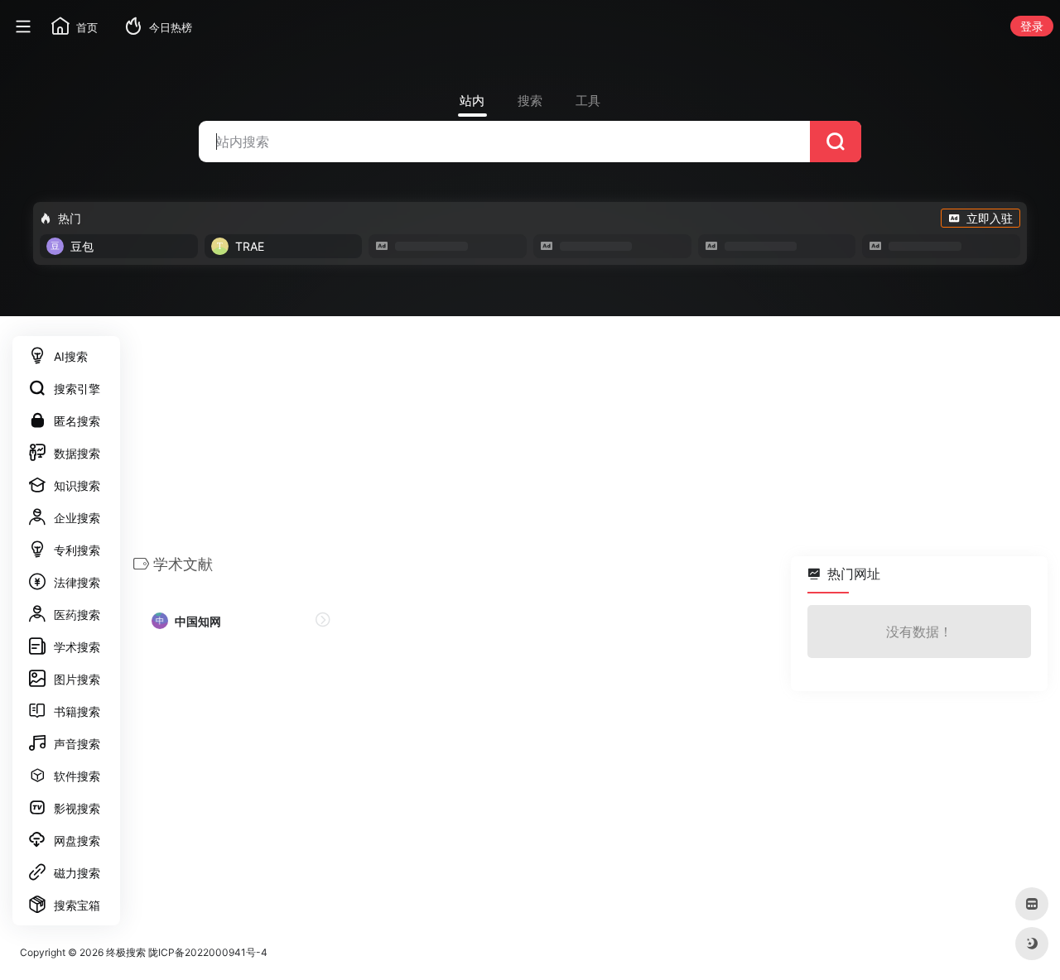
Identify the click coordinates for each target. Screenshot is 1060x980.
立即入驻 (989, 218)
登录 (1031, 26)
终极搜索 (126, 952)
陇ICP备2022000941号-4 (207, 952)
